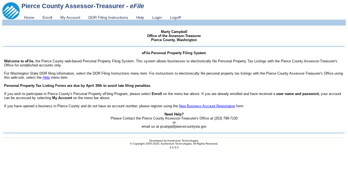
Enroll (47, 17)
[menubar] (102, 17)
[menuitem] (29, 17)
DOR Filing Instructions (108, 17)
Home (29, 17)
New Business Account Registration (207, 106)
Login (157, 17)
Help (140, 17)
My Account (70, 17)
